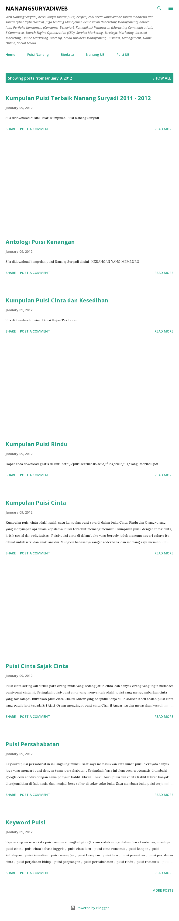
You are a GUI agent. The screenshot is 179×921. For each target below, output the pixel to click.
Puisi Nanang (38, 54)
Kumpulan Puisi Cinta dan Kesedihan (57, 300)
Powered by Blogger (92, 908)
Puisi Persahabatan (32, 744)
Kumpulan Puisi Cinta (36, 502)
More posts (162, 890)
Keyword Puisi (25, 822)
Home (10, 54)
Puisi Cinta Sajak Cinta (37, 666)
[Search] (159, 8)
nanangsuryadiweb (37, 8)
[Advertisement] (89, 185)
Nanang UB (95, 54)
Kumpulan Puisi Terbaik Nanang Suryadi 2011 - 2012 (78, 98)
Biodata (67, 54)
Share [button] (11, 129)
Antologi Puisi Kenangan (40, 241)
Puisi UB (123, 54)
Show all (161, 78)
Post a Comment (35, 129)
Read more (164, 129)
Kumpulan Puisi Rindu (37, 444)
